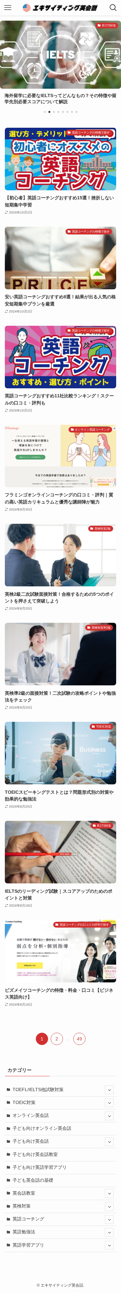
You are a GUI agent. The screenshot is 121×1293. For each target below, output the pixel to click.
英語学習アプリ (28, 1245)
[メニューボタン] (7, 7)
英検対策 (22, 1206)
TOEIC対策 (24, 1102)
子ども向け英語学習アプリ (40, 1167)
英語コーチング (28, 1219)
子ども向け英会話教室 (35, 1154)
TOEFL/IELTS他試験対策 (38, 1089)
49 (79, 1038)
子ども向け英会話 (31, 1141)
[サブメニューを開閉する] (109, 1090)
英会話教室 (24, 1193)
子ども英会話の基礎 (33, 1180)
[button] (45, 112)
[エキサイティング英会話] (60, 7)
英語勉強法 (24, 1231)
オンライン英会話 (31, 1115)
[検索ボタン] (113, 7)
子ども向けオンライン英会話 (42, 1128)
